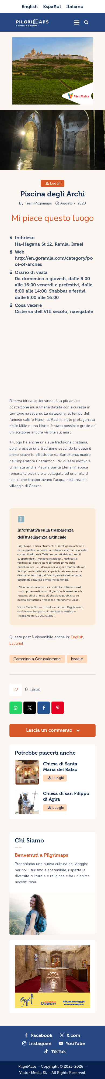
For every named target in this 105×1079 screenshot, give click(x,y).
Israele (77, 659)
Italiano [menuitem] (74, 6)
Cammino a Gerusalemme (37, 659)
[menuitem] (29, 6)
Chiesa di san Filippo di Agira (66, 796)
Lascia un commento (50, 730)
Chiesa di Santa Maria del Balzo (60, 766)
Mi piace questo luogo (52, 218)
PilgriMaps (27, 1066)
